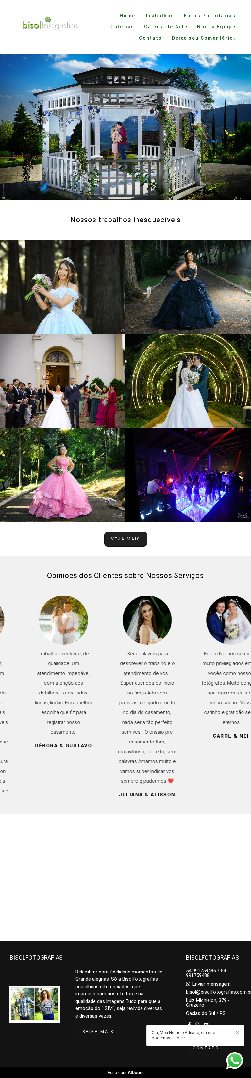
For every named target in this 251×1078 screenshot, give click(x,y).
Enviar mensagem (211, 984)
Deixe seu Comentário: (204, 38)
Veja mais (125, 538)
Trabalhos (160, 15)
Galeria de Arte (166, 26)
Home (127, 15)
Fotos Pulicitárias (210, 15)
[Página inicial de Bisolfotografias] (47, 27)
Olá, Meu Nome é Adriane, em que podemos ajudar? (183, 1035)
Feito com (126, 1072)
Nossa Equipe (216, 26)
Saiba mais (98, 1031)
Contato (150, 38)
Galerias (122, 26)
